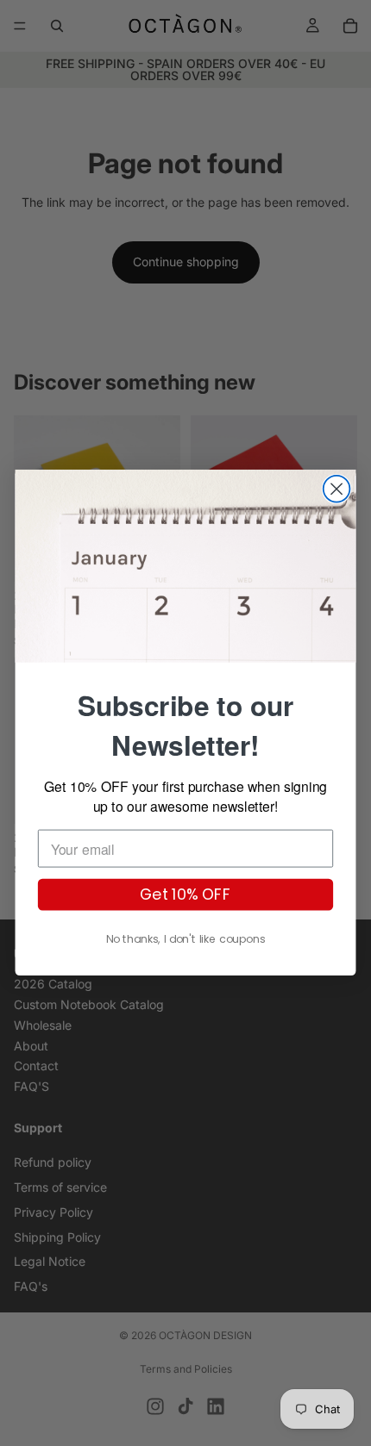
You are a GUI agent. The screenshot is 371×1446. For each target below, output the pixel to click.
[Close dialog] (337, 489)
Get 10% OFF (185, 895)
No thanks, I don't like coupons (185, 940)
